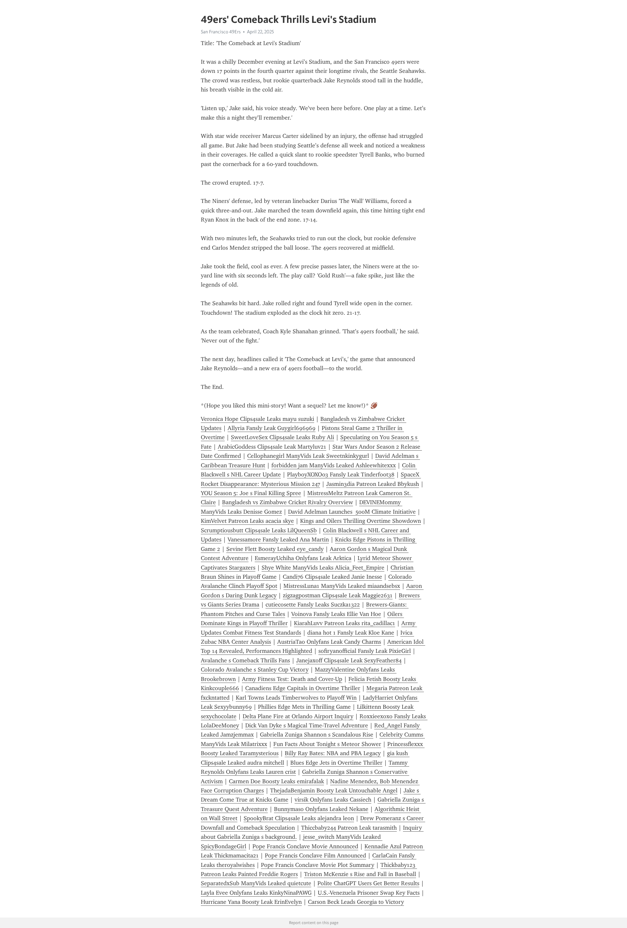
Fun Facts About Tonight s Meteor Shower (327, 744)
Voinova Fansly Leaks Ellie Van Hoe (336, 614)
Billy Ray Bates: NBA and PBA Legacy (333, 753)
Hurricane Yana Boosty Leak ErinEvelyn (251, 901)
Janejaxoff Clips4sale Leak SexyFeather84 (349, 660)
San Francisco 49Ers (221, 32)
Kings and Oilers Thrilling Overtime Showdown (360, 520)
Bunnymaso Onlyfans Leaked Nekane (321, 809)
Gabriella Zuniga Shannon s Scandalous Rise (316, 734)
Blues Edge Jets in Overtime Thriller (336, 762)
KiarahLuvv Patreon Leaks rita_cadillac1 (344, 623)
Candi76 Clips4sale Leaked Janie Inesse (332, 576)
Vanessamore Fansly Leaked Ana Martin (278, 539)
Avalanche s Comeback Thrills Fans (245, 660)
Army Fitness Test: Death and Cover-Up (292, 679)
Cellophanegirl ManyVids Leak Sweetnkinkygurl (308, 455)
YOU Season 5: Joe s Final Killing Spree (251, 493)
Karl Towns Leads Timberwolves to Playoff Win (296, 697)
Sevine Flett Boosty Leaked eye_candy (275, 549)
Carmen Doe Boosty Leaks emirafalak (276, 781)
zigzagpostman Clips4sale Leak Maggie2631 (338, 595)
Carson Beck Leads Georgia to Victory (356, 901)
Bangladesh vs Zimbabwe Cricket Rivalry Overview (287, 502)
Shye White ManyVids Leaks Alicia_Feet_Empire (323, 567)
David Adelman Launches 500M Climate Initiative (352, 511)
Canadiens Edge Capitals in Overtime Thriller (302, 688)
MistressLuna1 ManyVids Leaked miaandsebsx (341, 585)
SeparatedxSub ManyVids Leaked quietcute (256, 883)
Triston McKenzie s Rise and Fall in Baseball (360, 874)
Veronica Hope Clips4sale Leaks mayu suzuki (257, 419)
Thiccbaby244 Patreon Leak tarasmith (349, 827)
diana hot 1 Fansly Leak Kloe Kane (350, 632)
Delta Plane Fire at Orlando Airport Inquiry (298, 716)
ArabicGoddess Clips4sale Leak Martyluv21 (272, 446)
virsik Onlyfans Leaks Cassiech (333, 799)
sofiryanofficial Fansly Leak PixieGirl (364, 651)
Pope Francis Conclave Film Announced (315, 855)
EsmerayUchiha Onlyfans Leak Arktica (303, 558)
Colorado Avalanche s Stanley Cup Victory (255, 669)
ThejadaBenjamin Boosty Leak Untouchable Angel (333, 790)
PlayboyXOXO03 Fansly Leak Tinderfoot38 (340, 474)
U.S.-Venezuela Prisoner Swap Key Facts (369, 892)
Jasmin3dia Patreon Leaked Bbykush (372, 484)
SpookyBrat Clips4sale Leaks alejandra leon (299, 818)
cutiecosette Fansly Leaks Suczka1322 (312, 604)
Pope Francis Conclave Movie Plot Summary (317, 865)
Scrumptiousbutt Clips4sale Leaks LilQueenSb (259, 530)
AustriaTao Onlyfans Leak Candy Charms (329, 641)
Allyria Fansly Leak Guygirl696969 (271, 428)
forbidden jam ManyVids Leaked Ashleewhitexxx (333, 465)
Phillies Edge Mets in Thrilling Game (304, 706)
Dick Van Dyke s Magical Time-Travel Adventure (306, 725)
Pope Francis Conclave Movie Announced (305, 846)
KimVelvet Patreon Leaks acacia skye (247, 520)
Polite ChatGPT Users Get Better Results (368, 883)
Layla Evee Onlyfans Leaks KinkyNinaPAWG (256, 892)
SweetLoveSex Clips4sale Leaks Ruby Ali (282, 437)
